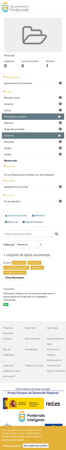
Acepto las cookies (12, 445)
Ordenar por (8, 244)
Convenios (8, 289)
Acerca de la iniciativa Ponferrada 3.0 (54, 355)
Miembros (40, 215)
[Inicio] (15, 7)
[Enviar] (57, 234)
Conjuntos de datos (17, 215)
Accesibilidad (31, 349)
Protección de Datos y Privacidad (56, 368)
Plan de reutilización (9, 352)
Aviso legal (52, 327)
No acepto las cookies (35, 445)
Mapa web (30, 327)
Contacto (7, 338)
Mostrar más (10, 160)
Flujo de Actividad (34, 221)
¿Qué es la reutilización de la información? (11, 371)
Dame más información (13, 439)
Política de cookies (34, 365)
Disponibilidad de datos (55, 341)
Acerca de (12, 221)
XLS (5, 304)
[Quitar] (24, 263)
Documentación (32, 338)
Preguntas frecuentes (8, 330)
